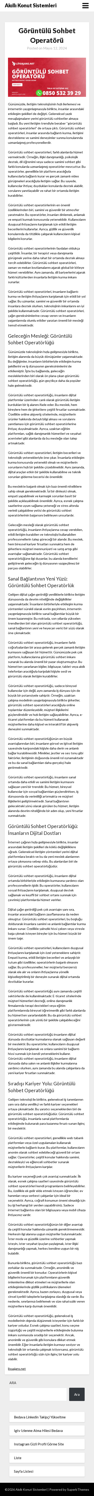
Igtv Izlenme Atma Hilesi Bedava (38, 1430)
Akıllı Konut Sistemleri (31, 5)
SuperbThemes (78, 1489)
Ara (12, 1383)
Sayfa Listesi (23, 1471)
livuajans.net (17, 1369)
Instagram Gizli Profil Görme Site (39, 1444)
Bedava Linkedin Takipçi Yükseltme (40, 1417)
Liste (17, 1458)
